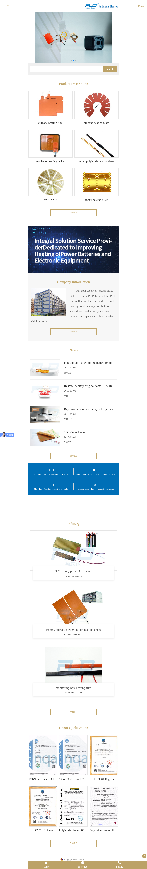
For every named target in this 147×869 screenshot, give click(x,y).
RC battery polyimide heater (73, 571)
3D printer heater (75, 432)
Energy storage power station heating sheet (73, 629)
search (110, 69)
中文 (6, 5)
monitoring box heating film (73, 688)
